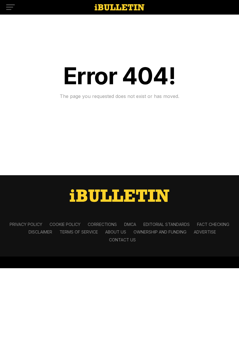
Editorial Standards (166, 224)
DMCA (130, 224)
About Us (115, 231)
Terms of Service (78, 231)
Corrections (102, 224)
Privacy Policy (26, 224)
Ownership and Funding (160, 231)
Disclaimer (40, 231)
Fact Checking (213, 224)
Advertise (205, 231)
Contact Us (122, 239)
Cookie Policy (65, 224)
